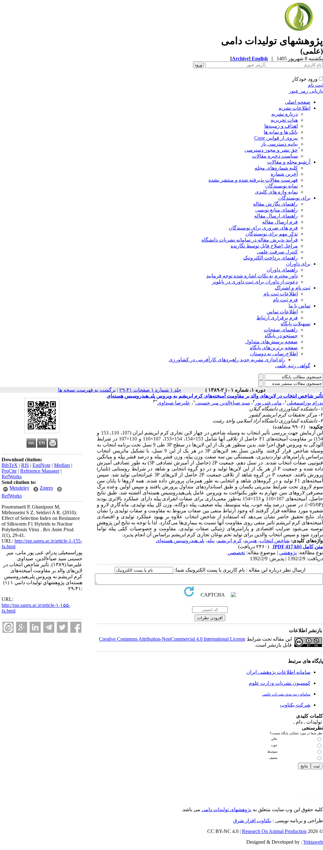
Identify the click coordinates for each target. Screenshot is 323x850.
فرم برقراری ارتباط (277, 317)
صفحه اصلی (297, 102)
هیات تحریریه (284, 120)
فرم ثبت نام (285, 299)
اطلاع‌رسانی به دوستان (274, 353)
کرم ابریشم (229, 540)
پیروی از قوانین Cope (276, 138)
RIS (25, 465)
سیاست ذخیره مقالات (275, 156)
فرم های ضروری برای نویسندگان (263, 227)
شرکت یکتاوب (295, 704)
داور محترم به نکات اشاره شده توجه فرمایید (252, 275)
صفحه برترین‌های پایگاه (274, 347)
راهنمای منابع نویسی (276, 209)
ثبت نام (315, 85)
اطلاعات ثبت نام (280, 293)
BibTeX (10, 465)
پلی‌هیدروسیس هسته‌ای (180, 540)
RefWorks (12, 476)
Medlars (62, 465)
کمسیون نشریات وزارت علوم (279, 683)
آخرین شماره (284, 174)
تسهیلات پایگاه (295, 323)
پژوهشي (288, 552)
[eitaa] (8, 627)
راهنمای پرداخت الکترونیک (270, 257)
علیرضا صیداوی (173, 402)
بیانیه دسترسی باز (279, 144)
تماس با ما (299, 305)
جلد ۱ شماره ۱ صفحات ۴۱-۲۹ (150, 390)
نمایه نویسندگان (281, 186)
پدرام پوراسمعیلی (305, 402)
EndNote (41, 465)
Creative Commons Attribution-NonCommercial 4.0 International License (172, 639)
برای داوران (298, 263)
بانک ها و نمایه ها (281, 132)
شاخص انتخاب (275, 540)
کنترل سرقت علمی (277, 251)
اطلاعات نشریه (294, 108)
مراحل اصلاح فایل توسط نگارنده (264, 245)
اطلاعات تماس (282, 311)
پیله (210, 540)
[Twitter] (62, 627)
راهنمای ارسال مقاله (276, 215)
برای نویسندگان (294, 198)
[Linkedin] (35, 627)
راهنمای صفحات (281, 329)
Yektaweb (313, 842)
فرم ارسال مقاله (280, 221)
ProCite (9, 471)
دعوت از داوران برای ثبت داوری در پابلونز (255, 281)
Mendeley (19, 488)
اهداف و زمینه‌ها (281, 126)
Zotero (46, 488)
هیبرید (250, 540)
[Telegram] (48, 627)
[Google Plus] (21, 627)
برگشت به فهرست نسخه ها (87, 390)
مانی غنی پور (268, 402)
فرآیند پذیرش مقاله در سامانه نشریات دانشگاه (250, 239)
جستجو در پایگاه (281, 335)
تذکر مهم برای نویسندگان (271, 233)
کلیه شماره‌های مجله (276, 168)
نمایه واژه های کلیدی (276, 192)
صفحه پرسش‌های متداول (271, 341)
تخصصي (236, 552)
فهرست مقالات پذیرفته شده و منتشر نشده (253, 180)
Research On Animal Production (274, 831)
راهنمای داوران (282, 269)
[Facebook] (75, 627)
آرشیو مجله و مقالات (288, 162)
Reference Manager (39, 471)
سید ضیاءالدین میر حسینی (222, 402)
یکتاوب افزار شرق (252, 820)
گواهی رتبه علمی (292, 365)
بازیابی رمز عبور (306, 91)
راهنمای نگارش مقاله (275, 204)
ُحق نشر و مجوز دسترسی (271, 150)
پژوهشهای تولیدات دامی (226, 809)
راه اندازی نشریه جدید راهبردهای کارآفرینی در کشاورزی (227, 359)
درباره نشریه (284, 114)
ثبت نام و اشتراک (292, 287)
